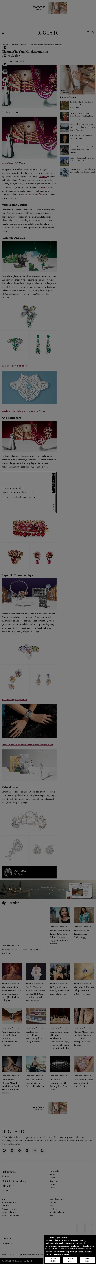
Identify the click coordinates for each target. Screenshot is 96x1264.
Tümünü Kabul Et (52, 1259)
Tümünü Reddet (87, 1259)
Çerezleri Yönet (70, 1259)
